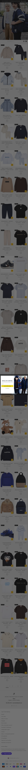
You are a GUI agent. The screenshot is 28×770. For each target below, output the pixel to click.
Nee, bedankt (7, 388)
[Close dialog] (26, 376)
